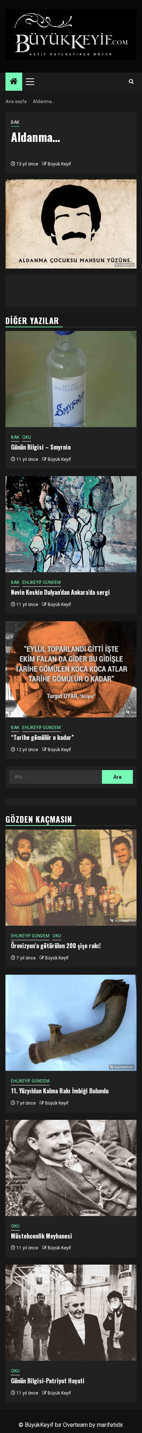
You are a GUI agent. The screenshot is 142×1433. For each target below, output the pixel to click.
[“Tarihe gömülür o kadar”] (71, 669)
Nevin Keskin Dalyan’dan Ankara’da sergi (60, 592)
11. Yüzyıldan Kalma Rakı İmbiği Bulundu (60, 1090)
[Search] (131, 82)
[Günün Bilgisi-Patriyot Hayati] (71, 1313)
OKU (26, 437)
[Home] (14, 82)
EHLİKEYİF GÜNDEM (41, 582)
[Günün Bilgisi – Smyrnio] (71, 379)
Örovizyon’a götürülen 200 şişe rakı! (55, 945)
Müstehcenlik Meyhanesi (41, 1236)
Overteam (75, 1424)
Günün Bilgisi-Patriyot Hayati (47, 1380)
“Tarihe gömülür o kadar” (42, 737)
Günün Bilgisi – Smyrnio (41, 447)
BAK (15, 122)
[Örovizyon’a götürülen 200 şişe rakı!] (71, 878)
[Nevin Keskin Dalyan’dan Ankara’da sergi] (71, 524)
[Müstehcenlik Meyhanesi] (71, 1168)
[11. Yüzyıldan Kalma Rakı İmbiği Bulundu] (71, 1023)
